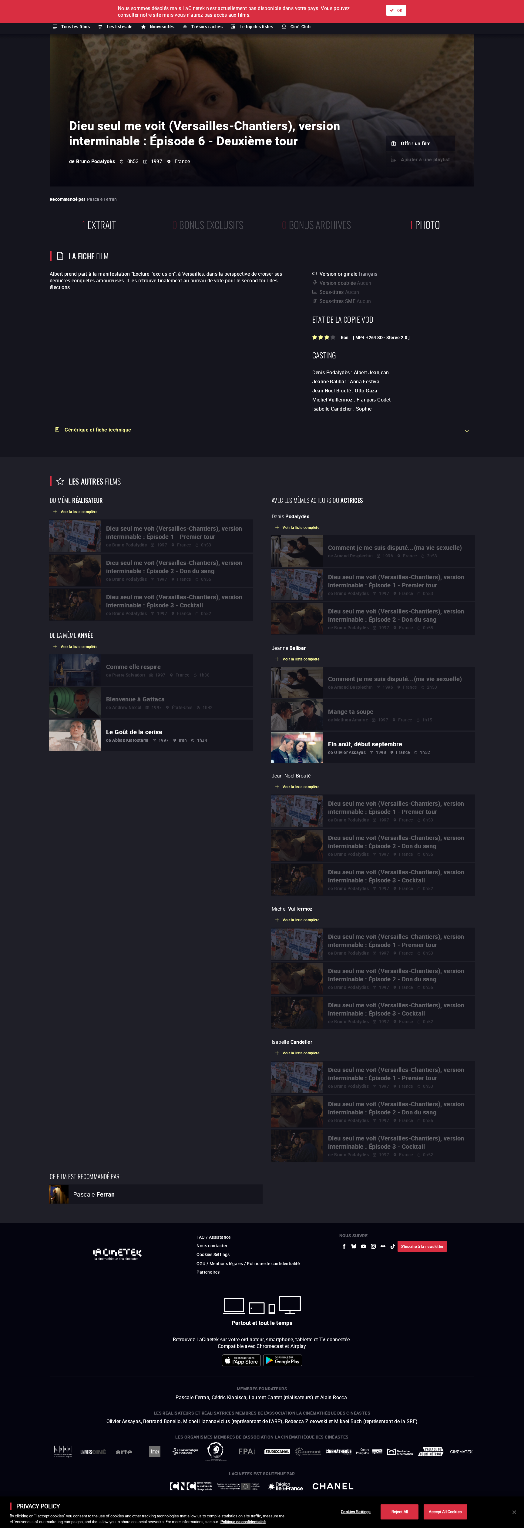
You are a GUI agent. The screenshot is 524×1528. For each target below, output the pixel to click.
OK (399, 10)
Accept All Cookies (445, 1511)
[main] (262, 1512)
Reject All (399, 1511)
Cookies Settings (356, 1511)
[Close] (514, 1512)
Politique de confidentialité (243, 1521)
